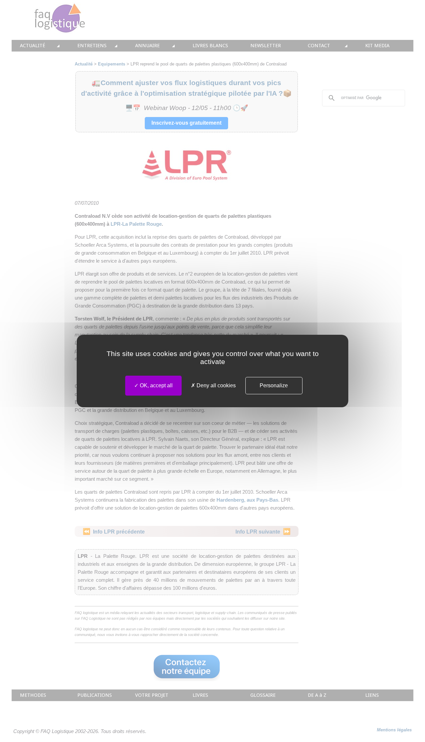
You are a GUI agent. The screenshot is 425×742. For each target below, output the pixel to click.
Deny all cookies (215, 385)
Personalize (274, 385)
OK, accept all (155, 385)
